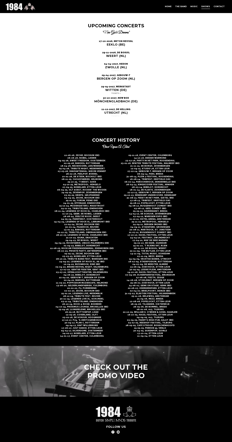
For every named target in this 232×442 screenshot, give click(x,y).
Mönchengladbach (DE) (116, 101)
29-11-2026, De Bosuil (116, 52)
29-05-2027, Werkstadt (116, 86)
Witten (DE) (116, 90)
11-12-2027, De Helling (116, 109)
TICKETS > (116, 93)
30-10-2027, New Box (116, 98)
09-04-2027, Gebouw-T (116, 75)
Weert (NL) (116, 56)
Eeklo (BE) (116, 44)
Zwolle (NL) (116, 67)
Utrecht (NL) (116, 112)
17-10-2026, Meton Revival (116, 41)
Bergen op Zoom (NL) (116, 78)
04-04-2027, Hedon (116, 64)
